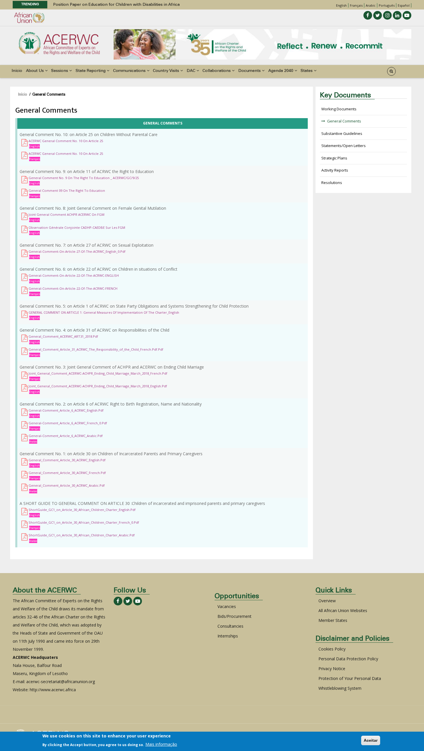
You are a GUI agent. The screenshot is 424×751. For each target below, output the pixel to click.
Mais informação (161, 744)
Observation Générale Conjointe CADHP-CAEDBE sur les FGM (77, 227)
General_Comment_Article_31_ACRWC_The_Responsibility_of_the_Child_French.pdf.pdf (96, 349)
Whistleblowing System (339, 688)
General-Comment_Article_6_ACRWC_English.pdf (66, 410)
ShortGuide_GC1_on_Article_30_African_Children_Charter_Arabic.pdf (82, 535)
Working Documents (339, 108)
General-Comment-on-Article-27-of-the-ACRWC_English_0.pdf (77, 251)
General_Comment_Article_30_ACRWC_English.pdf (67, 460)
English (341, 5)
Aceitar (371, 740)
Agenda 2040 (281, 71)
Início (17, 71)
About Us (35, 71)
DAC (191, 71)
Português (387, 5)
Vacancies (226, 606)
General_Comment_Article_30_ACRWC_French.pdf (67, 472)
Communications (130, 71)
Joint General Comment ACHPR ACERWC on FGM (66, 214)
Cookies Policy (332, 649)
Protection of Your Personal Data (349, 678)
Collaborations (217, 71)
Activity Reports (334, 170)
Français (356, 5)
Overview (327, 600)
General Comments (344, 121)
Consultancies (230, 626)
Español (404, 5)
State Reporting (91, 71)
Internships (227, 636)
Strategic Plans (334, 158)
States (307, 71)
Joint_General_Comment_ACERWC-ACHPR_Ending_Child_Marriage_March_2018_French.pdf (98, 373)
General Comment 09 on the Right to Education (67, 190)
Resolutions (331, 182)
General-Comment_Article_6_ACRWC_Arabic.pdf (66, 435)
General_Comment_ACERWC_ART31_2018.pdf (63, 336)
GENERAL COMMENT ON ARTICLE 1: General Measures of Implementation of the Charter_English (104, 312)
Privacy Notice (331, 668)
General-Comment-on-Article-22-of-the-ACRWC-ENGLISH (74, 275)
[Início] (59, 43)
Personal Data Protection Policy (348, 658)
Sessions (60, 71)
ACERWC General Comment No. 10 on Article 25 (66, 140)
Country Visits (166, 71)
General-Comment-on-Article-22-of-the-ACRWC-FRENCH (73, 288)
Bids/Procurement (234, 616)
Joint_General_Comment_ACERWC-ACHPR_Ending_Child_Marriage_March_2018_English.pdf (98, 386)
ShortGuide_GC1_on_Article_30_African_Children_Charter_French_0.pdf (84, 522)
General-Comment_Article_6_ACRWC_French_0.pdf (68, 423)
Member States (332, 620)
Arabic (371, 5)
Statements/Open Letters (343, 145)
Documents (250, 71)
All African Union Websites (342, 610)
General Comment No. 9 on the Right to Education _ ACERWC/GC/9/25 (84, 177)
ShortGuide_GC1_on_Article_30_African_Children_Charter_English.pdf (82, 509)
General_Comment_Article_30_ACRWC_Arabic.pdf (67, 485)
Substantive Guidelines (341, 133)
